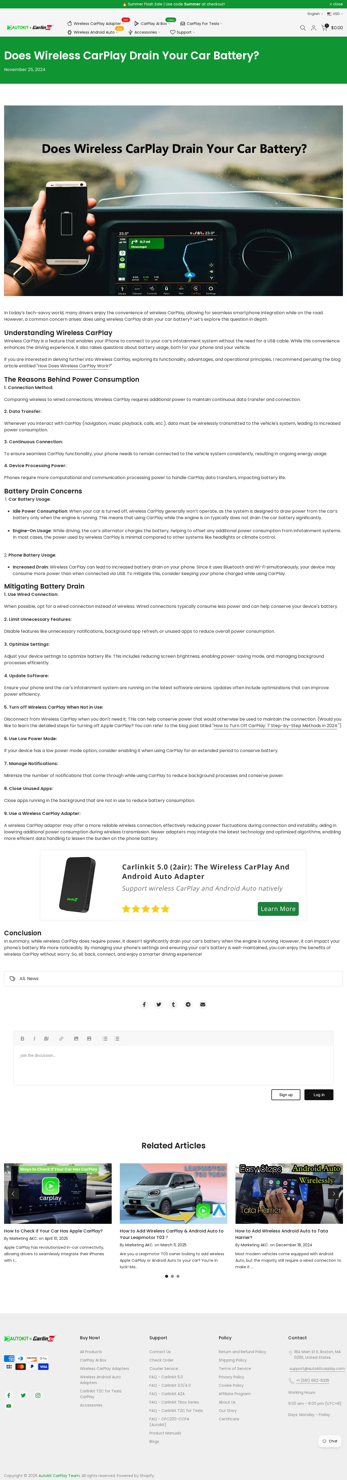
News (32, 978)
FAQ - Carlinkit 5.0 (166, 1377)
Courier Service (163, 1368)
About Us (227, 1402)
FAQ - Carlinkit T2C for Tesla (176, 1410)
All (22, 978)
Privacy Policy (231, 1377)
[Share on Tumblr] (173, 1004)
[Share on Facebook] (144, 1004)
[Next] (333, 1193)
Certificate (229, 1419)
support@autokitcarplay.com (317, 1368)
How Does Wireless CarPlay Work (73, 366)
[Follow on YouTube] (8, 1406)
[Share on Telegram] (188, 1004)
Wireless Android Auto (98, 31)
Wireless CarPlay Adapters (104, 1368)
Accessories (145, 32)
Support (184, 32)
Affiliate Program (235, 1393)
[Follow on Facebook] (8, 1395)
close (12, 4)
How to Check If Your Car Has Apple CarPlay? (53, 1231)
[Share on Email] (202, 1004)
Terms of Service (235, 1368)
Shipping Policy (233, 1360)
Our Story (228, 1410)
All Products (91, 1351)
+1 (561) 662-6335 (312, 1380)
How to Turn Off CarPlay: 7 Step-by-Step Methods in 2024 (275, 726)
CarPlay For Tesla (203, 23)
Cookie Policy (231, 1385)
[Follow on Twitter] (23, 1395)
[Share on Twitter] (158, 1004)
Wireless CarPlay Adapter (101, 22)
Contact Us (160, 1351)
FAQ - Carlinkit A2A (167, 1393)
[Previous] (13, 1193)
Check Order (161, 1360)
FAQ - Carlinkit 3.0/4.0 (170, 1385)
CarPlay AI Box (158, 22)
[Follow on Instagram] (38, 1395)
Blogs (154, 1441)
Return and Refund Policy (242, 1351)
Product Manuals (165, 1433)
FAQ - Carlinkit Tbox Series (174, 1402)
